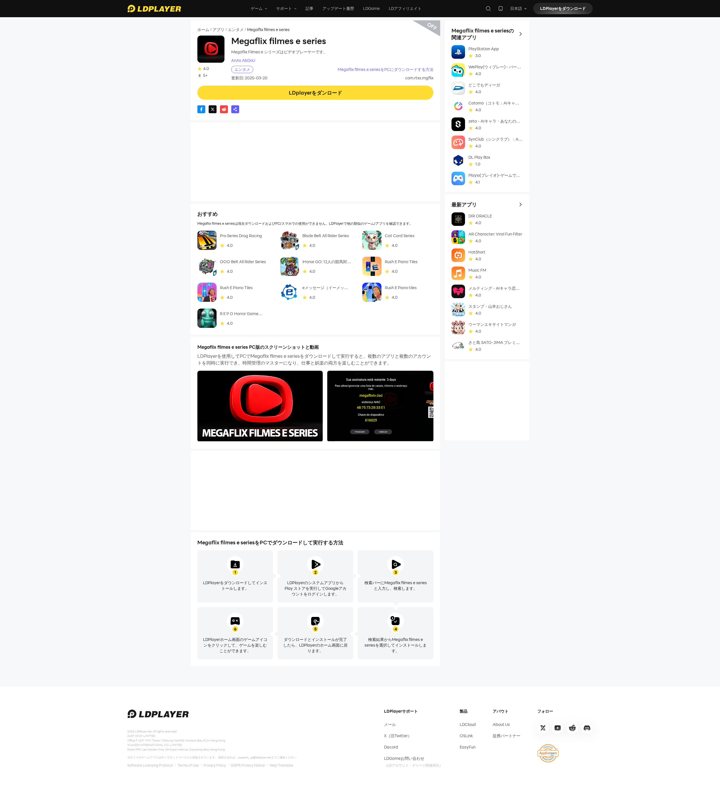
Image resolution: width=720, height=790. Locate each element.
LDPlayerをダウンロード (563, 8)
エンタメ (236, 29)
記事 (309, 8)
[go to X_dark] (543, 728)
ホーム (203, 29)
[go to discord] (587, 728)
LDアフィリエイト (405, 8)
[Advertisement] (315, 161)
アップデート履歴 (338, 8)
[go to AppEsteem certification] (548, 753)
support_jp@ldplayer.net (254, 757)
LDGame (371, 8)
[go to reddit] (572, 728)
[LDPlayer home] (154, 8)
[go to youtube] (557, 728)
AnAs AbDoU (243, 60)
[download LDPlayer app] (500, 8)
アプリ (218, 29)
